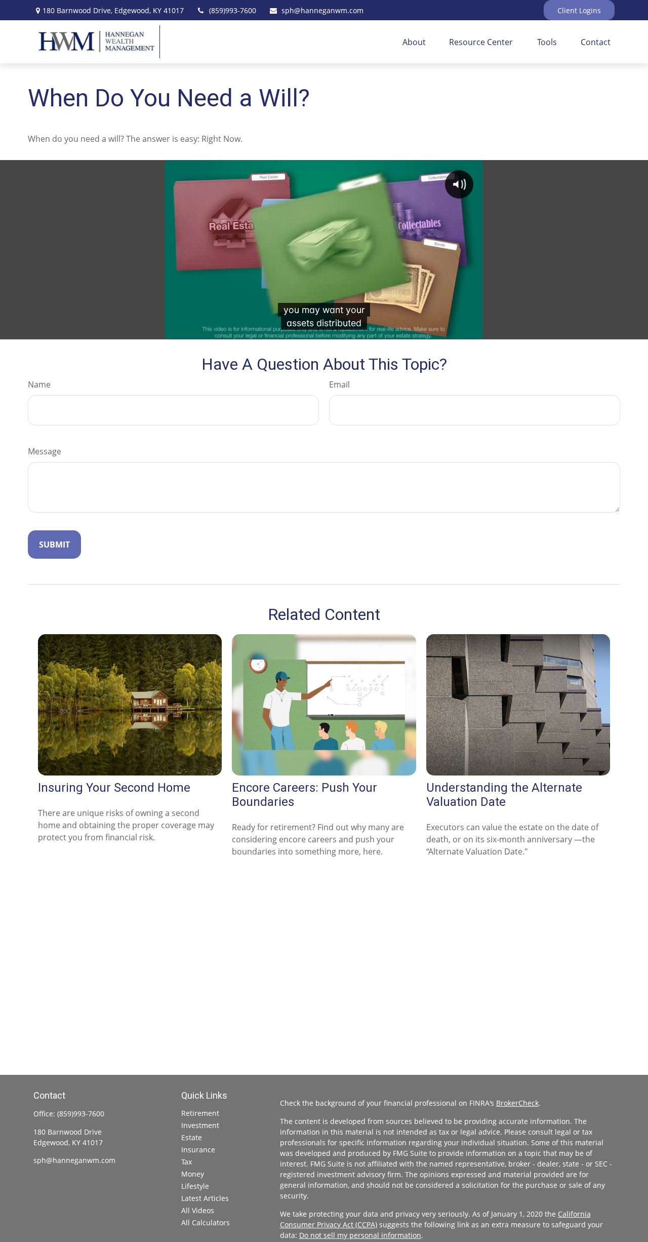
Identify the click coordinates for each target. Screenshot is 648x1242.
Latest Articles (205, 1198)
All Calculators (205, 1222)
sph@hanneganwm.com (322, 10)
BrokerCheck (517, 1103)
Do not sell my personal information (360, 1235)
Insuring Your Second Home (114, 788)
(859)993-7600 (232, 10)
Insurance (198, 1149)
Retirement (200, 1113)
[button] (414, 42)
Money (192, 1174)
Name (39, 384)
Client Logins (579, 10)
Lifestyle (195, 1186)
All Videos (197, 1210)
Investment (200, 1125)
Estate (191, 1137)
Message (44, 451)
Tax (186, 1162)
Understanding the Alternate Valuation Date (504, 795)
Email (339, 384)
